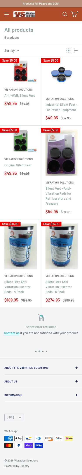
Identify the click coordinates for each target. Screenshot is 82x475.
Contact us (11, 333)
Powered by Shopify (16, 466)
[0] (74, 14)
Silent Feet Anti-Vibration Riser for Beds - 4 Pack (17, 287)
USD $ (10, 417)
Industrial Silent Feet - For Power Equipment (61, 107)
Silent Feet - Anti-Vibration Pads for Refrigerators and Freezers (58, 195)
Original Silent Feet (18, 165)
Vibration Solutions (18, 89)
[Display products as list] (76, 50)
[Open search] (65, 14)
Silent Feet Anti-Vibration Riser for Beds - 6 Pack (58, 287)
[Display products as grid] (68, 50)
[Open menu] (6, 14)
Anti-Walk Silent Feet (19, 95)
